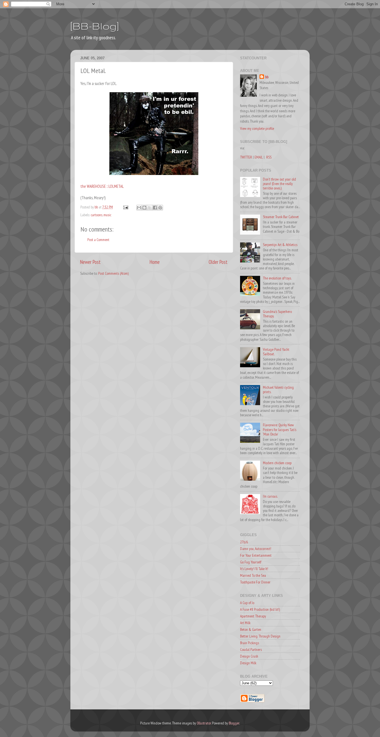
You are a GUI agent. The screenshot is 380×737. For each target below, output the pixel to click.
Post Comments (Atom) (113, 273)
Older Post (218, 262)
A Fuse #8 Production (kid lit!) (260, 609)
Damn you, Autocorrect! (255, 548)
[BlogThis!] (144, 207)
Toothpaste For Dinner (255, 582)
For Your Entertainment (256, 555)
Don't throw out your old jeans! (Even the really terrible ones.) (279, 184)
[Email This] (139, 207)
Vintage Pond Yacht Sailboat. (276, 351)
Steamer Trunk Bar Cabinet (281, 216)
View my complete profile (257, 128)
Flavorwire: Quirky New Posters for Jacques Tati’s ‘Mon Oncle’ (279, 429)
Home (155, 262)
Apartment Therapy (253, 616)
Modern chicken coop (277, 462)
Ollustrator (204, 723)
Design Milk (248, 662)
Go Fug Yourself (250, 562)
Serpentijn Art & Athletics (280, 244)
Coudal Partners (251, 649)
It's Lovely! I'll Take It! (254, 568)
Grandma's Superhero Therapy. (277, 313)
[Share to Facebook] (155, 207)
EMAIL (259, 157)
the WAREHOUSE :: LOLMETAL (102, 186)
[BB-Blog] (94, 25)
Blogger (234, 723)
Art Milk (245, 622)
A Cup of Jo (247, 602)
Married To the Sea (253, 575)
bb (266, 76)
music (107, 214)
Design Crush (249, 656)
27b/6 (244, 541)
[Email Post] (125, 207)
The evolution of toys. (277, 278)
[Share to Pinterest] (160, 207)
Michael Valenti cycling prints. (278, 389)
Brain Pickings (249, 642)
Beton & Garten (250, 629)
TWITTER (246, 157)
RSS (269, 157)
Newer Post (90, 262)
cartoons (96, 214)
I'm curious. (270, 496)
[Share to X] (149, 207)
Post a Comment (98, 239)
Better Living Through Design (260, 636)
